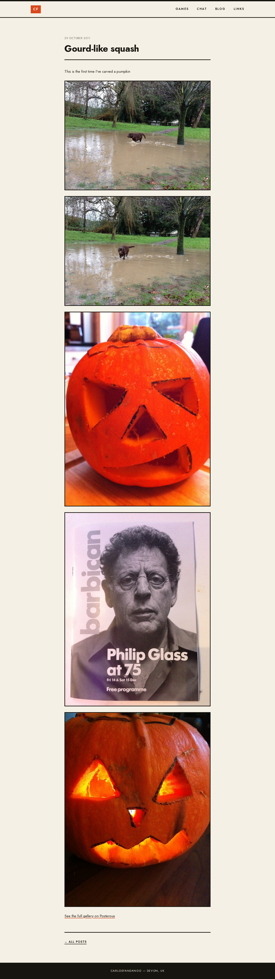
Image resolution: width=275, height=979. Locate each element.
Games (182, 9)
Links (239, 9)
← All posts (75, 942)
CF (35, 9)
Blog (220, 9)
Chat (202, 9)
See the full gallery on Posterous (89, 916)
